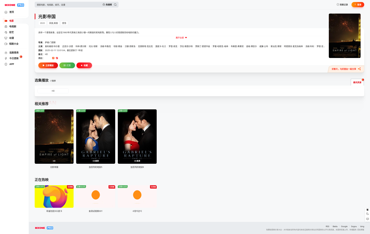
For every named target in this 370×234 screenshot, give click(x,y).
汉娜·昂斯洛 (130, 46)
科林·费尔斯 (81, 46)
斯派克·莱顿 (276, 46)
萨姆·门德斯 (50, 42)
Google (344, 226)
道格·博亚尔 (251, 46)
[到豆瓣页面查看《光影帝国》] (46, 58)
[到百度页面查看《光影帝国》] (68, 58)
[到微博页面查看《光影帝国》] (60, 58)
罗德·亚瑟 (321, 46)
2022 (42, 23)
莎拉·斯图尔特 (186, 46)
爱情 (64, 23)
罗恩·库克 (173, 46)
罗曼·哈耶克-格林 (220, 46)
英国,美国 (53, 23)
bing (362, 226)
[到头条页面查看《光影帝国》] (64, 58)
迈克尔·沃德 (67, 46)
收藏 (86, 65)
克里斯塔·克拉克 (145, 46)
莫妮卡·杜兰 (160, 46)
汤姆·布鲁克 (105, 46)
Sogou (354, 226)
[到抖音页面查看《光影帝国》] (50, 58)
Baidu (335, 226)
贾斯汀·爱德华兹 (202, 46)
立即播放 (50, 65)
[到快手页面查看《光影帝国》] (53, 58)
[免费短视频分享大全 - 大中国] (14, 4)
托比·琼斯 (93, 46)
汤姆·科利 (309, 46)
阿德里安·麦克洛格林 (293, 46)
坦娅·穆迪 (117, 46)
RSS (327, 226)
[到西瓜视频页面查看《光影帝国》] (57, 58)
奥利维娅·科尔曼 (52, 46)
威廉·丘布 (263, 46)
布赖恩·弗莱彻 (237, 46)
